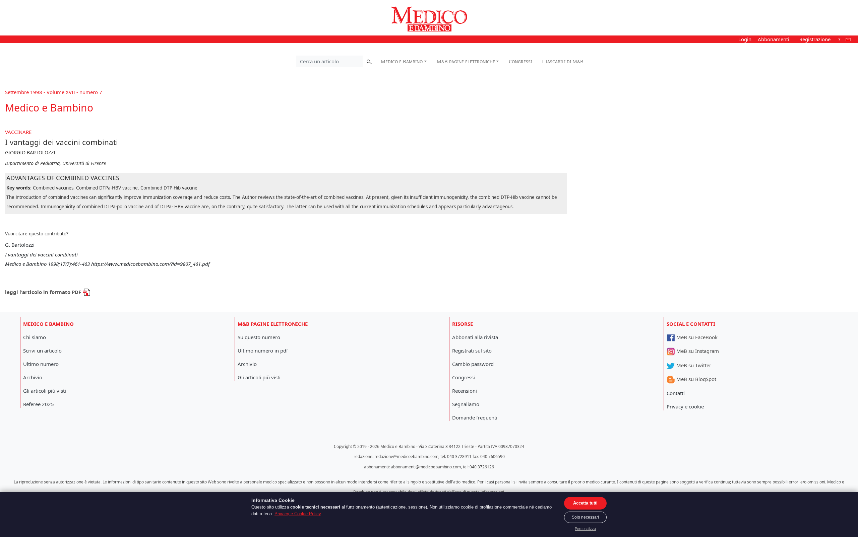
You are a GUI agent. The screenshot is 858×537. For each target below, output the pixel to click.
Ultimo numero (41, 364)
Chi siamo (34, 337)
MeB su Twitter (693, 365)
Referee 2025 (38, 404)
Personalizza (585, 529)
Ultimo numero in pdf (263, 350)
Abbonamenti (773, 39)
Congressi (520, 61)
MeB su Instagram (697, 351)
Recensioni (464, 390)
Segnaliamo (465, 404)
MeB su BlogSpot (695, 379)
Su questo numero (259, 337)
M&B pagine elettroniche (466, 61)
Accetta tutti (585, 503)
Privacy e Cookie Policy (297, 513)
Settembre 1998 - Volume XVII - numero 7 (53, 92)
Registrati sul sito (472, 350)
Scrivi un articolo (42, 350)
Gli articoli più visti (44, 390)
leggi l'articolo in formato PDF (43, 292)
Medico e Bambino (402, 61)
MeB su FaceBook (696, 337)
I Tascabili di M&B (563, 61)
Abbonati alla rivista (475, 337)
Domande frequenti (474, 417)
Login (744, 39)
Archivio (32, 377)
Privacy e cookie (685, 406)
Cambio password (473, 364)
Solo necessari (585, 517)
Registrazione (815, 39)
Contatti (676, 393)
